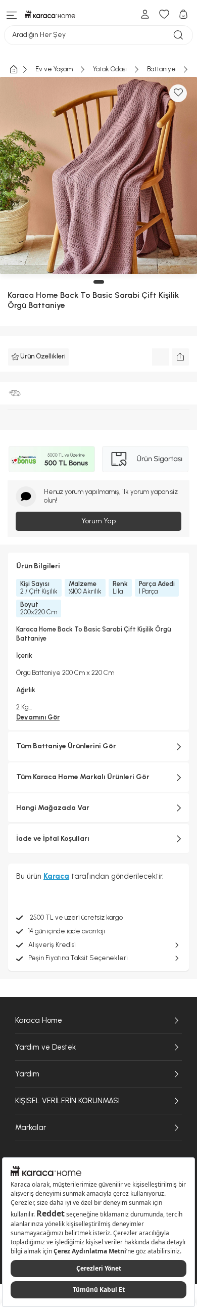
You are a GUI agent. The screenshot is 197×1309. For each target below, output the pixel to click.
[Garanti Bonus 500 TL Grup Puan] (51, 459)
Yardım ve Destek (45, 1047)
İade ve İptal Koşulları (52, 838)
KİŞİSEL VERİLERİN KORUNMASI (67, 1100)
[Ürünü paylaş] (180, 357)
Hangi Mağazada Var (52, 807)
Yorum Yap (98, 521)
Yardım (27, 1073)
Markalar (30, 1127)
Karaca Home (38, 1020)
